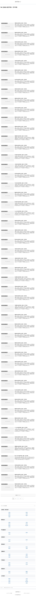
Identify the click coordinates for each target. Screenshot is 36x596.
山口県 (27, 564)
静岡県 (9, 548)
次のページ (18, 495)
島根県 (9, 564)
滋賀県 (9, 554)
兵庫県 (27, 554)
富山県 (9, 539)
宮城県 (9, 516)
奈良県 (27, 555)
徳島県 (9, 571)
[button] (34, 505)
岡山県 (9, 565)
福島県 (27, 515)
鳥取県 (9, 562)
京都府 (9, 555)
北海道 (9, 512)
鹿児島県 (26, 581)
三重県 (27, 548)
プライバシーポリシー (27, 593)
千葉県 (27, 522)
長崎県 (9, 581)
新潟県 (9, 532)
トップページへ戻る (9, 593)
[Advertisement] (18, 15)
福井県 (27, 539)
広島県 (27, 562)
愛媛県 (27, 571)
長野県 (27, 532)
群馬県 (9, 525)
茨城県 (9, 522)
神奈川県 (26, 525)
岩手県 (9, 515)
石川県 (9, 541)
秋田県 (27, 512)
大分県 (27, 578)
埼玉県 (9, 526)
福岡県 (9, 578)
